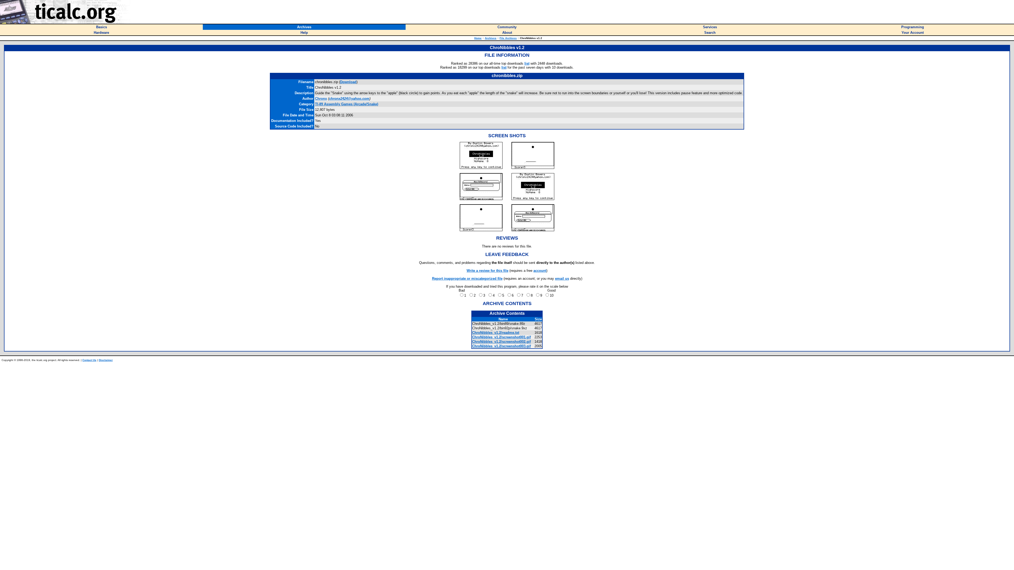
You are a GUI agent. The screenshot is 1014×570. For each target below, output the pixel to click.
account (539, 271)
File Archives (508, 38)
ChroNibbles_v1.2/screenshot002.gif (501, 342)
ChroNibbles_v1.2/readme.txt (495, 333)
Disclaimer (106, 360)
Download (348, 82)
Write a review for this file (487, 271)
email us (562, 279)
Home (478, 38)
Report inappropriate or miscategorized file (467, 279)
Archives (490, 38)
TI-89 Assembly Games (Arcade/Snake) (346, 104)
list (526, 63)
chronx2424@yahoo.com (349, 99)
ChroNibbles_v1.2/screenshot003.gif (501, 346)
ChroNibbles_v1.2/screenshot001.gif (501, 337)
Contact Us (89, 360)
